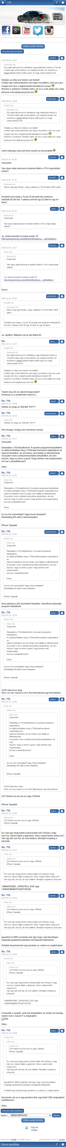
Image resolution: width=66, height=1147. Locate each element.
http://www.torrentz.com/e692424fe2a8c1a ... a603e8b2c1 (29, 239)
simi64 (53, 58)
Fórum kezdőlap (10, 1144)
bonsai (53, 157)
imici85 (53, 177)
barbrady (52, 99)
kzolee (53, 895)
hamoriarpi (51, 413)
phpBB (14, 1139)
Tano (54, 209)
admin (54, 473)
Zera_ (54, 341)
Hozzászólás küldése (12, 51)
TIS (9, 2)
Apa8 (54, 401)
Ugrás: (4, 1115)
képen (7, 73)
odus (54, 436)
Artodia (62, 1139)
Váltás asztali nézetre (33, 46)
